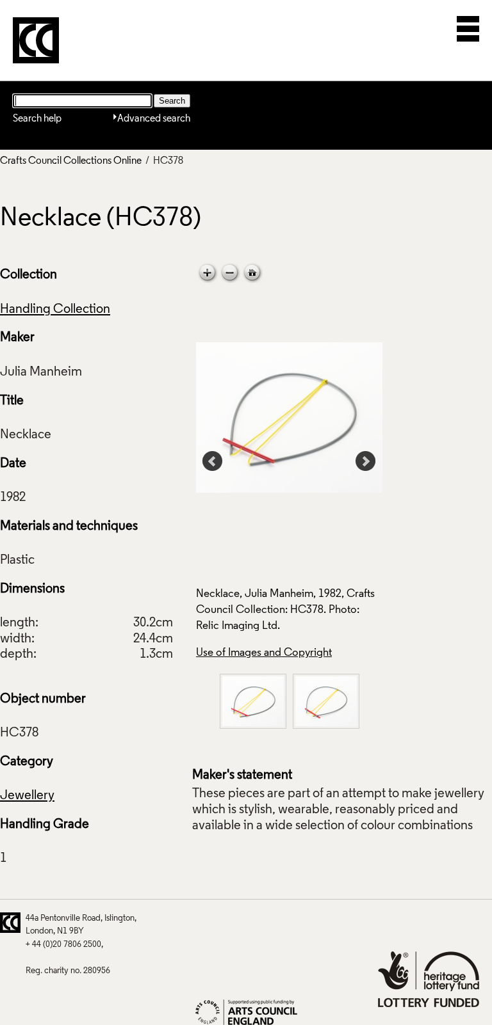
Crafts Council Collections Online (71, 161)
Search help (37, 119)
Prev (212, 461)
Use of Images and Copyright (264, 653)
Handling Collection (55, 309)
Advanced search (153, 119)
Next (366, 461)
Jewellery (27, 796)
